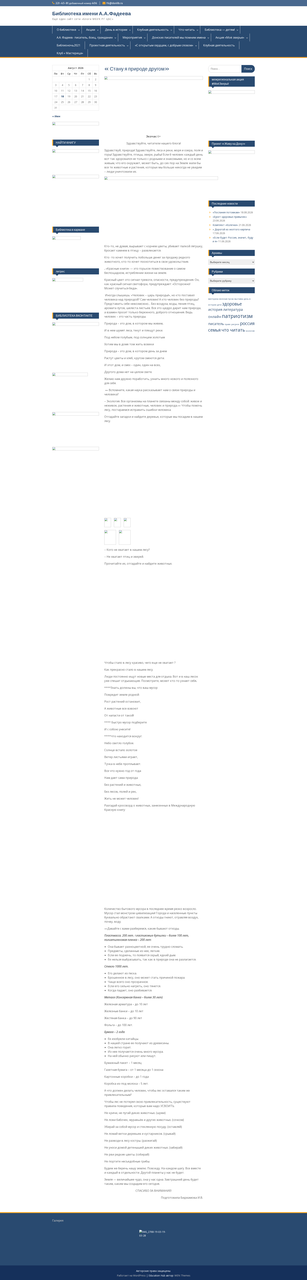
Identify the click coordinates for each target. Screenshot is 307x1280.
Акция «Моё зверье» (230, 37)
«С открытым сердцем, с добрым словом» (164, 45)
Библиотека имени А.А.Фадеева (91, 13)
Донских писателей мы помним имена (179, 37)
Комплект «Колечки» (225, 225)
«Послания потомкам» (226, 212)
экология (250, 331)
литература (233, 309)
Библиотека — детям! (220, 30)
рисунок (235, 324)
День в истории (116, 30)
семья (214, 330)
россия (247, 323)
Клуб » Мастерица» (70, 53)
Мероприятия (132, 37)
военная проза (226, 299)
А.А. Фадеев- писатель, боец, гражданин (85, 37)
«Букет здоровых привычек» (230, 216)
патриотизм (237, 316)
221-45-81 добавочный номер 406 (76, 3)
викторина (213, 299)
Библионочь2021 (68, 45)
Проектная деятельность (107, 45)
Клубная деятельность (153, 30)
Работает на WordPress (131, 1275)
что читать (233, 330)
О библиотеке (66, 30)
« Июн (56, 116)
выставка (238, 299)
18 (62, 96)
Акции (90, 30)
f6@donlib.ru (114, 3)
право (228, 324)
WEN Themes (182, 1275)
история (215, 309)
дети (219, 305)
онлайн (214, 316)
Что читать (187, 30)
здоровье (232, 304)
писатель (216, 323)
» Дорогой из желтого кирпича (231, 229)
